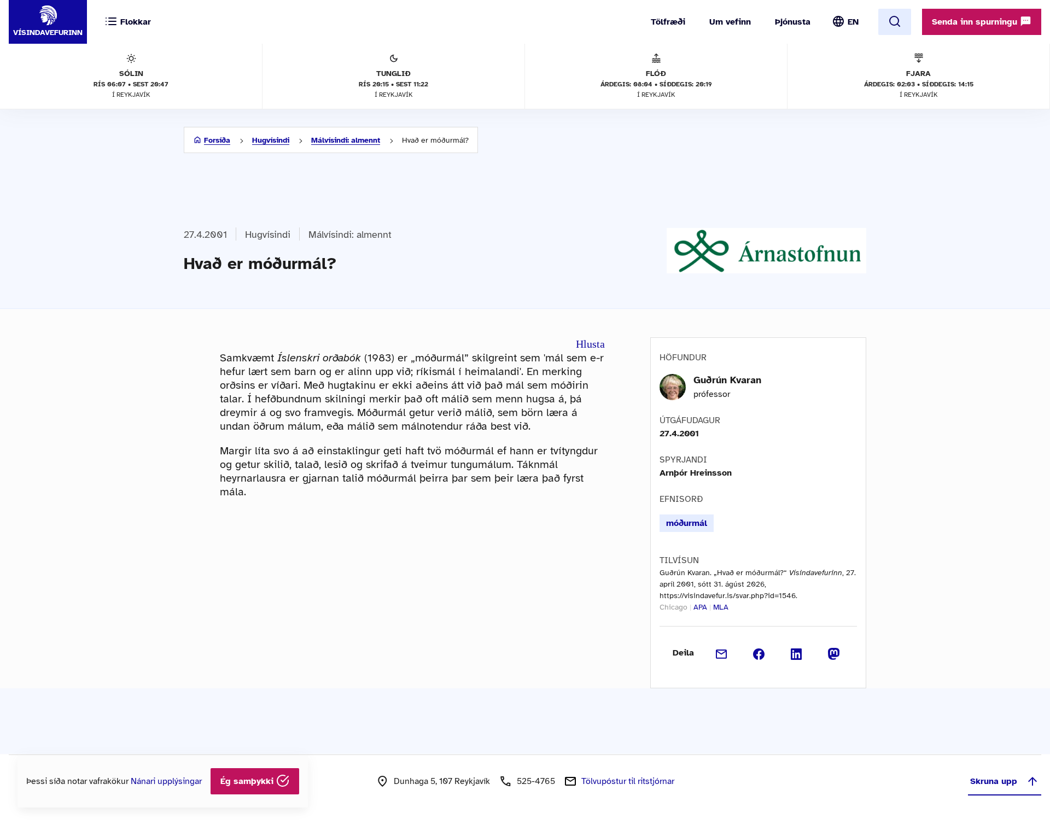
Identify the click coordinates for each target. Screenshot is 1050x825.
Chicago (673, 607)
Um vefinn (730, 21)
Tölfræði (668, 21)
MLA (720, 607)
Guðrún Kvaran (727, 380)
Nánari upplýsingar (166, 781)
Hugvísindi (270, 140)
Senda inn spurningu (976, 21)
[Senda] (721, 653)
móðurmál (686, 523)
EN (853, 21)
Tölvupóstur (627, 781)
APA (700, 607)
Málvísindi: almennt (345, 140)
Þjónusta (792, 21)
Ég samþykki (248, 781)
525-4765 (536, 781)
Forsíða (217, 140)
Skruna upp (993, 781)
